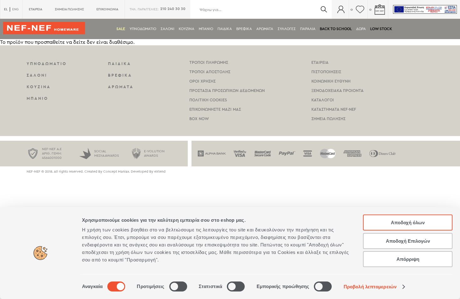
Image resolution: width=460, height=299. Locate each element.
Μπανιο (206, 29)
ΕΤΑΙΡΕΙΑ (35, 9)
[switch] (178, 286)
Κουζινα (186, 29)
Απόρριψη (407, 259)
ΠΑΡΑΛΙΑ (307, 29)
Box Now (199, 119)
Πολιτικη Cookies (208, 100)
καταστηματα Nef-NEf (333, 109)
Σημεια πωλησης (328, 119)
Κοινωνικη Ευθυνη (330, 81)
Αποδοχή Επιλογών (408, 241)
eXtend (160, 171)
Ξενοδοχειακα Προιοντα (337, 91)
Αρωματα (264, 29)
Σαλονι (167, 29)
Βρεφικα (244, 29)
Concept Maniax (116, 171)
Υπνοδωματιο (143, 29)
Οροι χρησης (202, 81)
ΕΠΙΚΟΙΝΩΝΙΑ (107, 9)
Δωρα (361, 29)
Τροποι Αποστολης (209, 72)
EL (6, 9)
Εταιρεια (320, 62)
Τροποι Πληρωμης (208, 62)
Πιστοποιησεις (326, 72)
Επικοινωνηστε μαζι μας (215, 109)
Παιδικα (224, 29)
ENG (15, 9)
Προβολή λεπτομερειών (370, 286)
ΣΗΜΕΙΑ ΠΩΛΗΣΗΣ (69, 9)
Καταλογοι (322, 100)
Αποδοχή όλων (408, 222)
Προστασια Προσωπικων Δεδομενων (227, 91)
